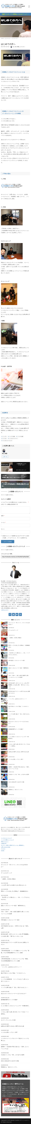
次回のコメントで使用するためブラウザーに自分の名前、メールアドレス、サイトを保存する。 (16, 537)
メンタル (4, 438)
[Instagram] (20, 614)
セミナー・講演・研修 (6, 845)
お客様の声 (3, 843)
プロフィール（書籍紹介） (18, 845)
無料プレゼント (5, 841)
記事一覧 (5, 456)
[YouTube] (13, 614)
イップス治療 (20, 436)
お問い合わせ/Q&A (5, 847)
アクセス (3, 848)
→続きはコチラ (4, 610)
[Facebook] (10, 614)
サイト (3, 529)
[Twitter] (17, 614)
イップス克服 (12, 436)
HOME (2, 850)
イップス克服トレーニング (7, 839)
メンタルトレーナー (13, 438)
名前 (2, 515)
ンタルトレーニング (7, 838)
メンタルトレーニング (7, 440)
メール (3, 522)
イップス (4, 436)
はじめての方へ (22, 46)
